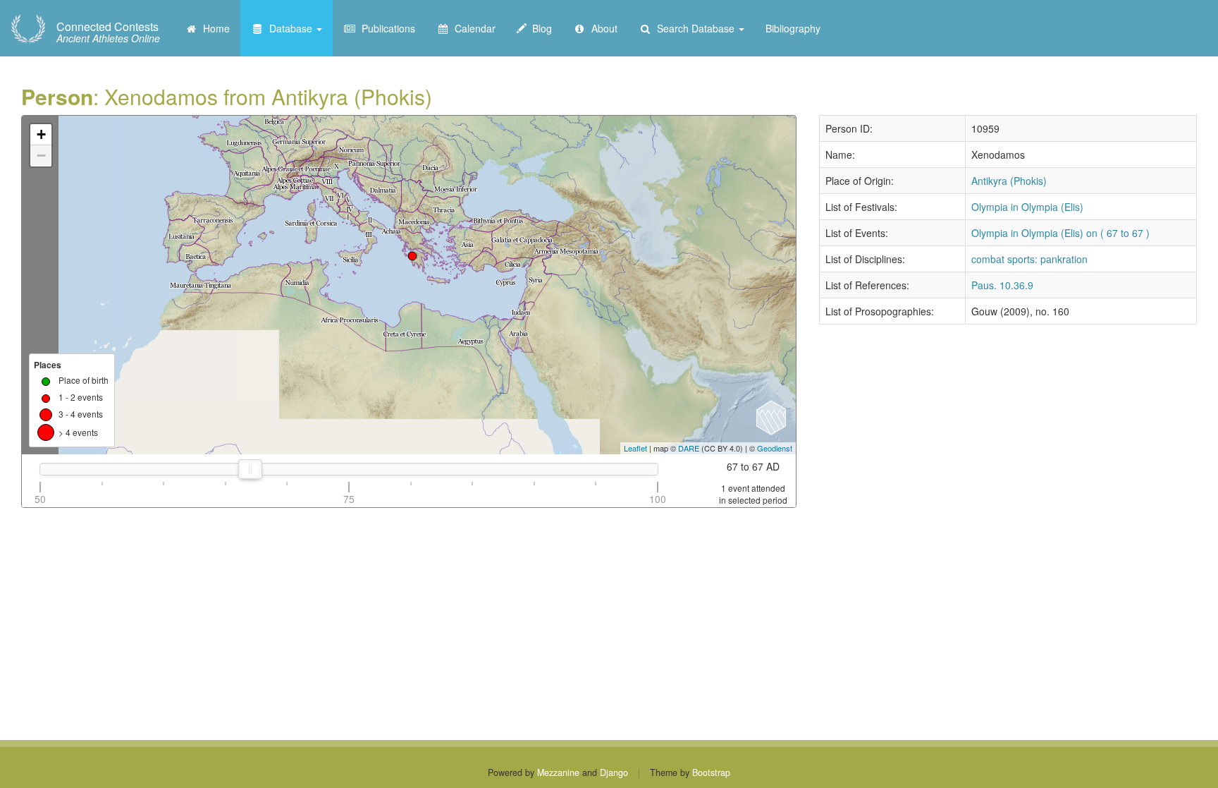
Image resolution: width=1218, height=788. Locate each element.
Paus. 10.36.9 (1002, 285)
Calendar (472, 28)
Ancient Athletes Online (108, 32)
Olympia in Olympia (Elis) (1027, 207)
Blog (539, 28)
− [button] (41, 155)
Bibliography (792, 28)
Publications (385, 28)
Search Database (694, 28)
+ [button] (41, 134)
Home (213, 28)
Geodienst (774, 448)
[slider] (250, 469)
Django (614, 772)
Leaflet (635, 448)
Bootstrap (711, 772)
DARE (688, 448)
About (601, 28)
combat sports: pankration (1029, 259)
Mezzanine (558, 772)
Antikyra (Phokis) (1009, 181)
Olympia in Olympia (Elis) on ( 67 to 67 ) (1060, 233)
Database (289, 28)
